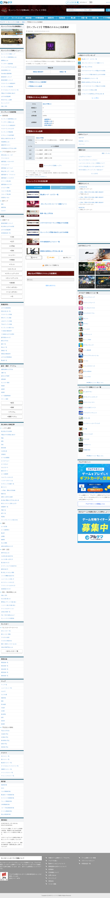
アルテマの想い (52, 860)
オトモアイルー (5, 461)
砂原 (2, 717)
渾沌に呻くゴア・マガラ (7, 171)
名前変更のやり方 (6, 588)
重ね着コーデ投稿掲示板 (7, 794)
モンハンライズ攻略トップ (8, 54)
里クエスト (4, 487)
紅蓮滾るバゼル (5, 197)
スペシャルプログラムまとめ (8, 67)
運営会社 (51, 881)
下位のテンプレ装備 (6, 324)
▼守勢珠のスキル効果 (35, 86)
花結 (2, 444)
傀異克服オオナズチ (6, 184)
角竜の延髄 (47, 125)
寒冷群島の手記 (5, 740)
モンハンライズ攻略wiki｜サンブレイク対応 (27, 10)
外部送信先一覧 (86, 863)
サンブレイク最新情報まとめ (8, 57)
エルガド (3, 210)
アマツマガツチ (5, 158)
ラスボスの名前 (5, 637)
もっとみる (94, 173)
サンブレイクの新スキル (7, 327)
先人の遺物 (4, 543)
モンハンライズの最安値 (7, 618)
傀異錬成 (62, 18)
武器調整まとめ (5, 141)
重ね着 (73, 18)
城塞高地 (3, 207)
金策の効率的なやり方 (7, 546)
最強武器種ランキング (7, 80)
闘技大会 (3, 493)
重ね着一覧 (4, 360)
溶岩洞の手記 (4, 747)
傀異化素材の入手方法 (7, 369)
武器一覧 (84, 18)
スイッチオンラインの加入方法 (9, 519)
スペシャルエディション (7, 608)
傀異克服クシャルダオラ (7, 178)
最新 (103, 153)
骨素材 (3, 385)
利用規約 (51, 869)
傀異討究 (51, 18)
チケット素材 (4, 399)
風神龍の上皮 (48, 121)
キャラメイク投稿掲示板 (7, 798)
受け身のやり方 (5, 562)
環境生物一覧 (4, 662)
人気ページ (63, 187)
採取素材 (3, 379)
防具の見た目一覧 (6, 311)
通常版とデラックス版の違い (8, 602)
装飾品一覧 (63, 71)
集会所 (3, 533)
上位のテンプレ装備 (6, 321)
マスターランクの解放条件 (8, 83)
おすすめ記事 (38, 187)
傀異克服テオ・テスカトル (8, 174)
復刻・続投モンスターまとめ (8, 644)
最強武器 (28, 18)
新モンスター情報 (6, 634)
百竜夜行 (3, 454)
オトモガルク (4, 464)
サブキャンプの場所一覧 (7, 483)
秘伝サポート (4, 470)
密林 (2, 204)
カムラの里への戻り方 (7, 559)
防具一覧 (95, 18)
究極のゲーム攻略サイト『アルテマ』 (59, 858)
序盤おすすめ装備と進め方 (8, 93)
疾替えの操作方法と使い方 (8, 138)
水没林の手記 (4, 737)
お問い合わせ (52, 875)
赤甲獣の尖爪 (48, 123)
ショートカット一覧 (6, 688)
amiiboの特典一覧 (5, 611)
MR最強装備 (39, 18)
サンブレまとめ (17, 18)
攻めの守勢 (40, 138)
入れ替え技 (4, 451)
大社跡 (3, 707)
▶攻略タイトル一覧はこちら (95, 382)
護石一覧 (3, 344)
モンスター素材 (5, 382)
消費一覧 (3, 372)
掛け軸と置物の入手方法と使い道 (10, 500)
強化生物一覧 (4, 669)
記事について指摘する (52, 265)
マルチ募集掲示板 (6, 791)
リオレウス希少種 (6, 191)
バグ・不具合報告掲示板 (7, 807)
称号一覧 (3, 513)
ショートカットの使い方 (7, 579)
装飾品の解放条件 (38, 71)
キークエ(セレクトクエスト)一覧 (9, 90)
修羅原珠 (47, 119)
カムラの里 (4, 694)
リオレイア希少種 (6, 194)
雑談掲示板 (4, 784)
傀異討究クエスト (6, 145)
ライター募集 (52, 884)
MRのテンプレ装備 (6, 317)
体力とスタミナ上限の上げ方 (8, 503)
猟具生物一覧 (4, 665)
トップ (6, 18)
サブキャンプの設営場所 (7, 135)
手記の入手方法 (5, 730)
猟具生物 (3, 447)
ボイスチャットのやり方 (7, 582)
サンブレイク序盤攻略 (7, 86)
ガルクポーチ (4, 467)
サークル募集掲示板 (6, 811)
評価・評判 (4, 106)
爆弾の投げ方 (4, 569)
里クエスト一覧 (5, 759)
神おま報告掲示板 (6, 814)
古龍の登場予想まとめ (7, 647)
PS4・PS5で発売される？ (8, 615)
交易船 (3, 536)
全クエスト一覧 (5, 756)
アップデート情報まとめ (7, 122)
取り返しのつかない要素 (7, 572)
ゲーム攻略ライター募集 (89, 858)
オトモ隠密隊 (4, 474)
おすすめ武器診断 (6, 96)
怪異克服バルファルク (7, 168)
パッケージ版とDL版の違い (8, 605)
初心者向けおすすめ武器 (7, 226)
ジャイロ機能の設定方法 (7, 575)
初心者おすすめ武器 (6, 431)
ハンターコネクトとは (7, 480)
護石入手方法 (4, 340)
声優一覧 (3, 510)
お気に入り (68, 257)
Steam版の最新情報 (6, 73)
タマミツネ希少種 (6, 181)
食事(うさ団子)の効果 (7, 497)
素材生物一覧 (4, 675)
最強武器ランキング (6, 76)
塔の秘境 (3, 704)
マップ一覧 (4, 684)
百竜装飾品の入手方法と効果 (8, 148)
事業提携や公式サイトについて (57, 866)
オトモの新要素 (5, 457)
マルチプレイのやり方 (7, 477)
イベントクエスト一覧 (7, 772)
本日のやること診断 (6, 99)
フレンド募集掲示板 (6, 801)
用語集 (3, 516)
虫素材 (3, 389)
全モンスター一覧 (6, 630)
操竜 (2, 441)
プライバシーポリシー (88, 860)
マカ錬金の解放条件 (6, 330)
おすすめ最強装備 (6, 308)
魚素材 (3, 392)
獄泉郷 (3, 724)
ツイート (34, 257)
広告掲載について (53, 872)
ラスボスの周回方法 (6, 640)
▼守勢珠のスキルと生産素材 (37, 82)
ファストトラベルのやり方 (8, 585)
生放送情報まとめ (6, 70)
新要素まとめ (4, 60)
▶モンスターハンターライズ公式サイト (36, 176)
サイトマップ (52, 878)
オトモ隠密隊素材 (6, 395)
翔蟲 (2, 438)
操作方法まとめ (5, 552)
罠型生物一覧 (4, 672)
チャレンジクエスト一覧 (7, 775)
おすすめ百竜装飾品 (6, 357)
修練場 (3, 539)
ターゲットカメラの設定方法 (8, 566)
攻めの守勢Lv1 (47, 104)
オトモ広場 (4, 526)
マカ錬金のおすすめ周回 (7, 334)
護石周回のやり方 (6, 337)
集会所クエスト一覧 (6, 762)
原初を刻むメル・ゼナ (7, 155)
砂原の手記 (4, 743)
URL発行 (51, 257)
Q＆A (2, 788)
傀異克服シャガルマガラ (7, 161)
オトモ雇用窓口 (5, 529)
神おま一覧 (4, 347)
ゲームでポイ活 (71, 2)
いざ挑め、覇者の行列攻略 (8, 490)
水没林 (3, 711)
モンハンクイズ (5, 103)
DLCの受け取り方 (6, 598)
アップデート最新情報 (7, 63)
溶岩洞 (3, 720)
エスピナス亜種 (5, 187)
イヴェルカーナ (5, 164)
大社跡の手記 (4, 734)
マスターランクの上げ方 (7, 128)
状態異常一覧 (4, 506)
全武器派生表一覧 (6, 233)
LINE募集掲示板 (5, 804)
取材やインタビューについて (56, 863)
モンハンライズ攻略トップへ (53, 165)
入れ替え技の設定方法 (7, 556)
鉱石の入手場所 (5, 376)
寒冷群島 (3, 714)
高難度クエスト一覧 (6, 769)
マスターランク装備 (6, 314)
